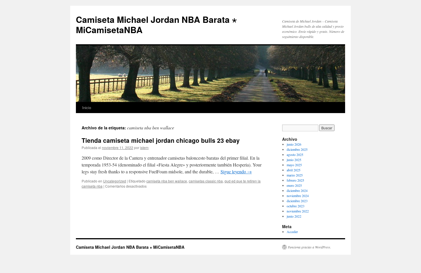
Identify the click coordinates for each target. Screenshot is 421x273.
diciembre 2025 (297, 149)
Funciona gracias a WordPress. (309, 247)
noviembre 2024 (298, 195)
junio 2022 (294, 216)
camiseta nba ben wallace (166, 180)
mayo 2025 (294, 164)
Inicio (86, 107)
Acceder (292, 231)
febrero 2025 (295, 180)
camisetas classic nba (206, 180)
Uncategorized (114, 180)
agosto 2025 (295, 154)
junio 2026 (294, 144)
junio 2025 (294, 159)
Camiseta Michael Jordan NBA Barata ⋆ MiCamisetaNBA (156, 24)
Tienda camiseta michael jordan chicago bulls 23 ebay (161, 140)
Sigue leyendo (236, 171)
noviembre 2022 (298, 211)
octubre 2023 (295, 206)
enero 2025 (294, 185)
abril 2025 (293, 170)
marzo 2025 (295, 175)
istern (144, 147)
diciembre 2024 (297, 190)
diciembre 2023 (297, 200)
